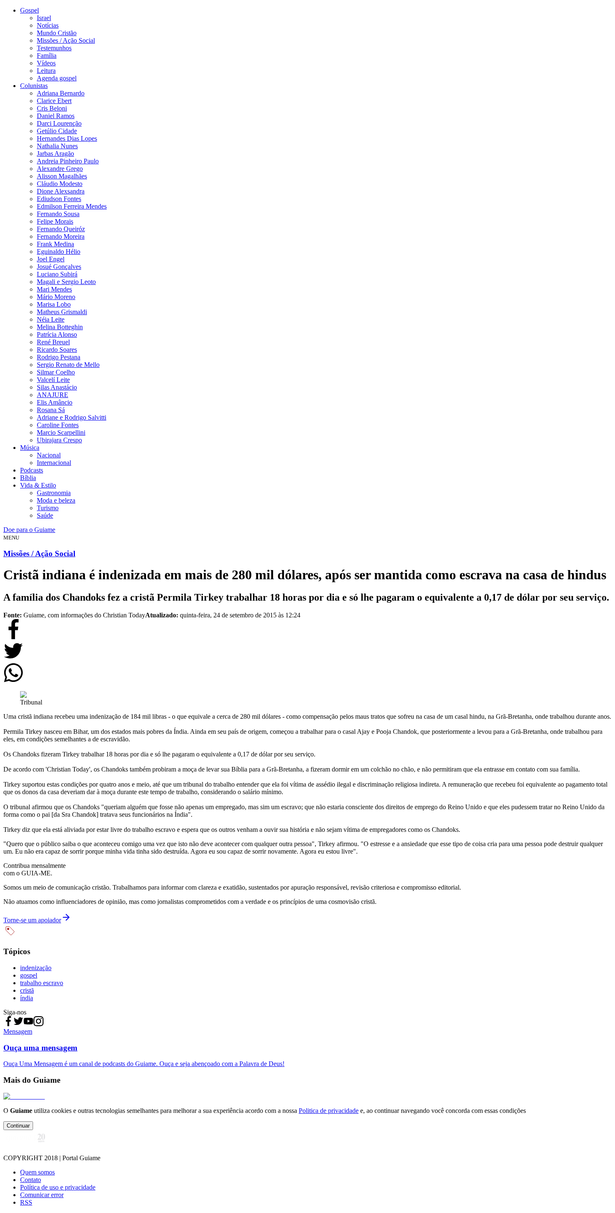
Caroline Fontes (58, 424)
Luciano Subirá (57, 274)
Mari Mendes (54, 289)
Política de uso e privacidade (57, 1187)
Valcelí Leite (53, 379)
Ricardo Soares (57, 349)
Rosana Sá (51, 409)
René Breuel (53, 342)
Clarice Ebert (54, 100)
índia (26, 997)
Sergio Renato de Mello (68, 364)
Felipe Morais (55, 221)
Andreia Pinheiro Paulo (68, 161)
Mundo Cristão (57, 32)
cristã (27, 990)
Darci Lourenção (59, 123)
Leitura (46, 70)
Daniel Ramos (55, 115)
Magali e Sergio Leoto (66, 281)
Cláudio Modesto (59, 183)
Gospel (29, 10)
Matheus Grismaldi (62, 311)
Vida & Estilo (38, 485)
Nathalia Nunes (57, 146)
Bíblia (28, 477)
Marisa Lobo (54, 304)
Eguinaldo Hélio (58, 251)
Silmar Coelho (56, 372)
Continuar (18, 1126)
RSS (26, 1202)
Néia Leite (50, 319)
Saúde (45, 515)
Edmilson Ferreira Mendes (72, 206)
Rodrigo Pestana (58, 357)
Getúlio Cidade (57, 130)
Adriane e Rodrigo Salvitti (71, 417)
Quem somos (37, 1172)
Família (46, 55)
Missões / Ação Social (66, 40)
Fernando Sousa (58, 213)
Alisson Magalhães (62, 176)
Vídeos (46, 63)
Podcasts (31, 470)
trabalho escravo (41, 982)
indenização (35, 967)
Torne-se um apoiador (32, 920)
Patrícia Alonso (57, 334)
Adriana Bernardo (61, 93)
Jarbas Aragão (55, 153)
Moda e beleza (56, 500)
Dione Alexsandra (61, 191)
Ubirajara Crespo (59, 440)
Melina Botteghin (60, 326)
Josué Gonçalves (59, 266)
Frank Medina (55, 244)
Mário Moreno (56, 296)
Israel (44, 17)
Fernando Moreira (61, 236)
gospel (28, 975)
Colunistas (34, 85)
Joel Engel (50, 259)
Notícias (48, 25)
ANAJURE (52, 394)
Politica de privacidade (329, 1110)
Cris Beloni (52, 108)
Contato (30, 1179)
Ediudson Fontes (59, 198)
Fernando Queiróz (61, 228)
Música (29, 447)
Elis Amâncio (54, 402)
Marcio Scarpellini (61, 432)
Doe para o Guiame (29, 529)
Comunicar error (42, 1194)
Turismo (48, 507)
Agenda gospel (57, 78)
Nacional (49, 455)
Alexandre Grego (60, 168)
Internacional (54, 462)
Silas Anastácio (57, 387)
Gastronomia (54, 492)
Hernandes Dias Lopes (67, 138)
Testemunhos (54, 48)
